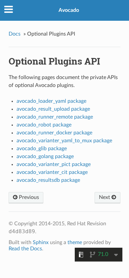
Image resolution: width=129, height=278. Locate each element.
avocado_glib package (42, 148)
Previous (28, 197)
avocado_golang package (45, 156)
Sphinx (41, 242)
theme (74, 242)
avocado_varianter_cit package (52, 172)
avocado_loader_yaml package (51, 101)
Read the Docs (25, 248)
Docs (15, 34)
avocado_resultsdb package (48, 180)
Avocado (69, 10)
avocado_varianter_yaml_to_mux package (64, 140)
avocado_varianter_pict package (54, 164)
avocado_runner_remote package (55, 117)
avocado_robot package (44, 124)
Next (105, 197)
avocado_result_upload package (53, 109)
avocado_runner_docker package (54, 132)
